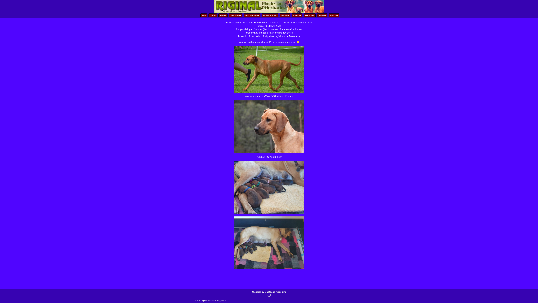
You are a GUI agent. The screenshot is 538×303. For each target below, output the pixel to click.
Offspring (333, 15)
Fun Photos (297, 15)
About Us (223, 15)
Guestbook (322, 15)
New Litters (285, 15)
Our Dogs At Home (251, 15)
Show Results (235, 15)
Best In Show (309, 15)
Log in (269, 295)
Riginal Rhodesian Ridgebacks (214, 300)
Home (204, 15)
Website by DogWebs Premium (269, 291)
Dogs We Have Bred (270, 15)
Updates (213, 15)
